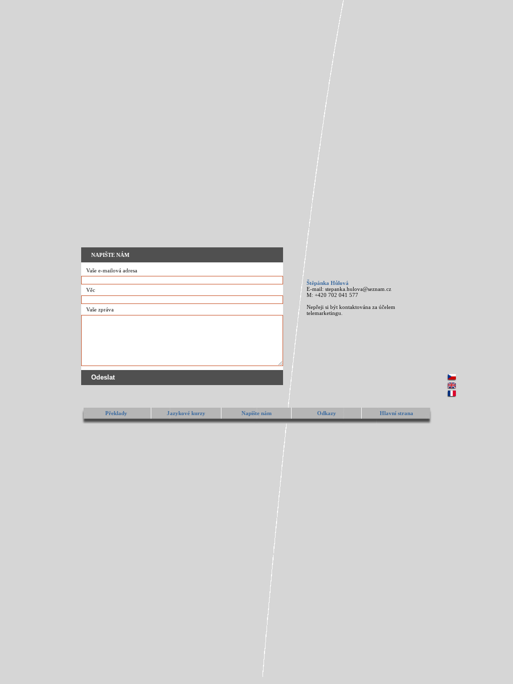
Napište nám (256, 413)
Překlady (116, 413)
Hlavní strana (396, 413)
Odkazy (326, 413)
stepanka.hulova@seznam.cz (358, 289)
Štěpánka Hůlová (328, 283)
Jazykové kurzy (186, 413)
